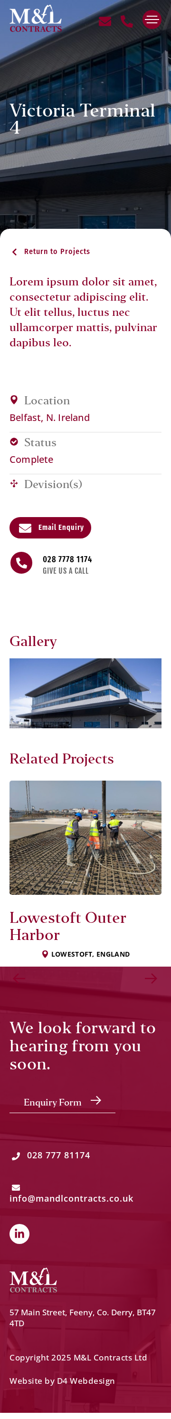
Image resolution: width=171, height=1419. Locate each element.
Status (40, 443)
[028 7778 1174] (21, 563)
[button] (50, 251)
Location (47, 401)
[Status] (14, 441)
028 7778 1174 (67, 559)
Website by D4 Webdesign (62, 1380)
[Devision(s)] (14, 483)
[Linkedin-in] (19, 1234)
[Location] (14, 399)
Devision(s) (53, 484)
